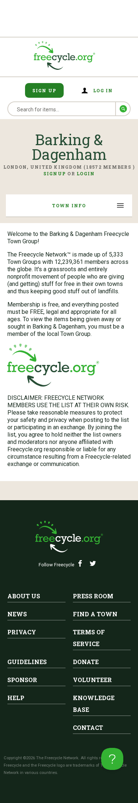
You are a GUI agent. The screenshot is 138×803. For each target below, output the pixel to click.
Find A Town (95, 614)
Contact (88, 727)
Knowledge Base (93, 703)
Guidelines (27, 662)
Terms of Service (89, 638)
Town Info (69, 205)
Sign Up (44, 90)
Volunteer (92, 680)
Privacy (21, 632)
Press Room (93, 596)
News (17, 614)
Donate (86, 662)
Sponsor (22, 680)
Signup (54, 173)
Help (15, 698)
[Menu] (120, 206)
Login (86, 173)
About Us (23, 596)
